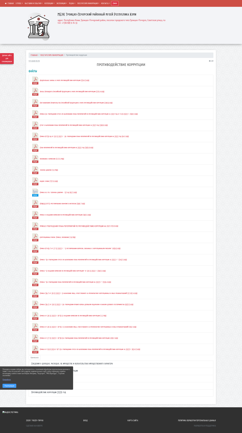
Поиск (115, 3)
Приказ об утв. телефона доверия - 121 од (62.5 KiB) (58, 192)
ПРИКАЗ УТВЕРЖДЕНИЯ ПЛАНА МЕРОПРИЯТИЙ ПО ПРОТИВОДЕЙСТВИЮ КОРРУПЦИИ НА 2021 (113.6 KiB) (78, 226)
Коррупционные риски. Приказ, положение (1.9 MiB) (57, 237)
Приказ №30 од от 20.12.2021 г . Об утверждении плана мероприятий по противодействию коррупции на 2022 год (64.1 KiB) (84, 136)
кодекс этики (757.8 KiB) (48, 181)
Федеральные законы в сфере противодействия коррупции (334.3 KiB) (64, 80)
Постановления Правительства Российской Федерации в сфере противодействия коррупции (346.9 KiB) (76, 103)
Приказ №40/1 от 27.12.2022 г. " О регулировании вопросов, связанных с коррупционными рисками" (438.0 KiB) (79, 248)
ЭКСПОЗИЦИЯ (61, 3)
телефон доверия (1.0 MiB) (48, 170)
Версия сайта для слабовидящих (7, 58)
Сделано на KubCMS (34, 425)
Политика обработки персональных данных (197, 420)
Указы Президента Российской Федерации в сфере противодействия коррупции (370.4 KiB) (71, 91)
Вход (85, 420)
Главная (34, 55)
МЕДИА (71, 3)
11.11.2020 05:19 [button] (34, 61)
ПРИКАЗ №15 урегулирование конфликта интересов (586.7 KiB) (62, 203)
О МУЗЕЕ (18, 3)
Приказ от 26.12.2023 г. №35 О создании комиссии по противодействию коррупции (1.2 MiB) (72, 316)
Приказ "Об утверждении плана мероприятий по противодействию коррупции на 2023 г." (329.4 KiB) (75, 282)
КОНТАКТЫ (105, 3)
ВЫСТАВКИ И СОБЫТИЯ (33, 3)
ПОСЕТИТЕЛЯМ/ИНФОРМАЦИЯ (87, 3)
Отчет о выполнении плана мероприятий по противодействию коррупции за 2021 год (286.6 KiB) (73, 125)
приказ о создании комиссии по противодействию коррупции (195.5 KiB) (65, 215)
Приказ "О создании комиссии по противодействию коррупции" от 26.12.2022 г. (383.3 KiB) (72, 271)
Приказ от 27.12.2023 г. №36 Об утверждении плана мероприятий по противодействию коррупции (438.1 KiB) (78, 338)
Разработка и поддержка (205, 425)
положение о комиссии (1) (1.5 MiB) (51, 159)
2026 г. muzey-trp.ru (34, 420)
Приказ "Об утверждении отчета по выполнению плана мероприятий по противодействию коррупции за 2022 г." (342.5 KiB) (83, 259)
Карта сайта (133, 420)
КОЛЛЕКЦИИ (48, 3)
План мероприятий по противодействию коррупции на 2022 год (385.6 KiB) (66, 147)
